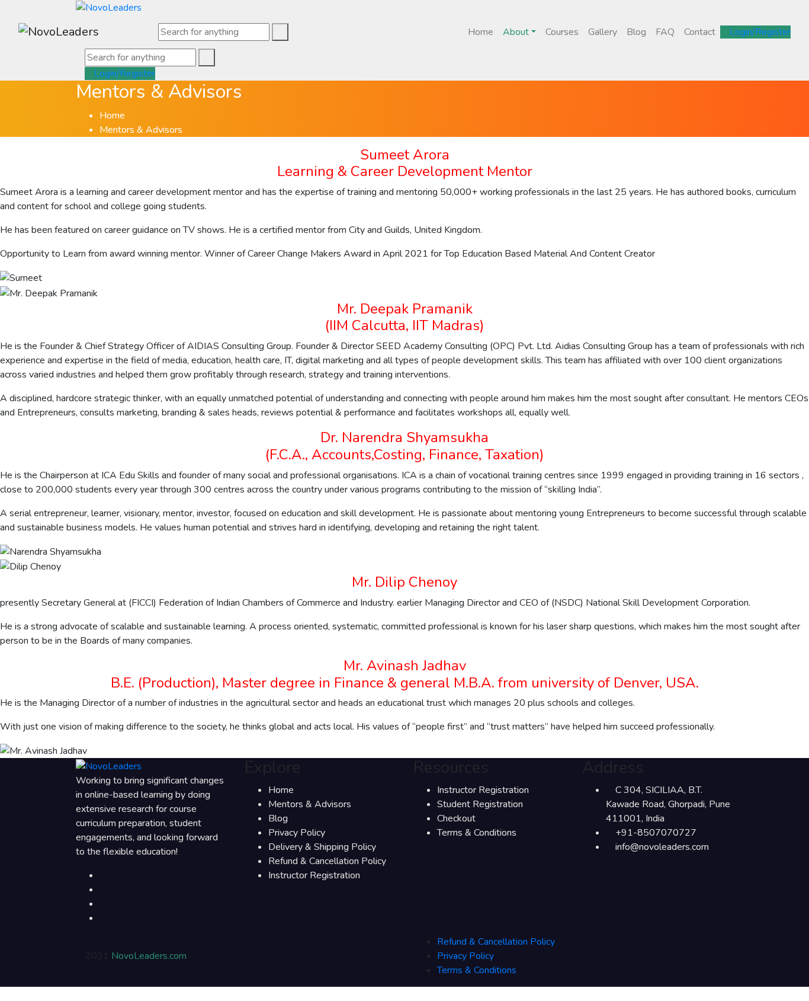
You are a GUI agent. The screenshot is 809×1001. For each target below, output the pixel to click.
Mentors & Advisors (309, 804)
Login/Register (759, 32)
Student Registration (480, 804)
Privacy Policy (296, 832)
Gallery (602, 32)
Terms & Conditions (476, 832)
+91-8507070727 (655, 832)
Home (480, 32)
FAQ (665, 32)
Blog (636, 32)
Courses (562, 32)
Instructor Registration (314, 875)
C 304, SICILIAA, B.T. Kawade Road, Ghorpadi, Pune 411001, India (668, 804)
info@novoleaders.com (662, 846)
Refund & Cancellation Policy (327, 861)
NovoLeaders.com (149, 955)
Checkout (456, 818)
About (516, 32)
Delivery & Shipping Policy (322, 846)
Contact (699, 32)
